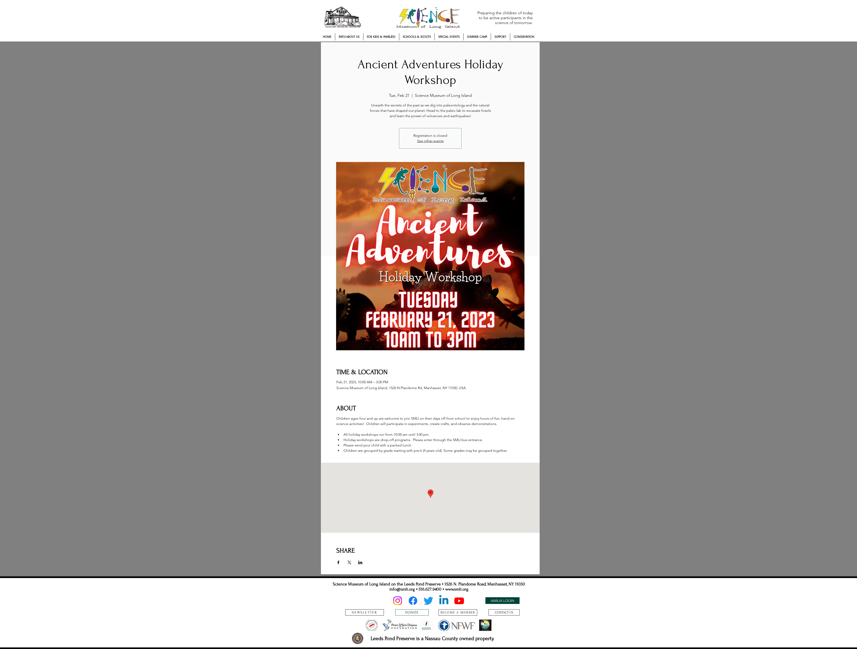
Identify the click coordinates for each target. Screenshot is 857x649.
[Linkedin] (443, 600)
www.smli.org (456, 589)
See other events (430, 141)
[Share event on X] (349, 562)
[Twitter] (428, 600)
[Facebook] (413, 600)
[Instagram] (397, 600)
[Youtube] (459, 600)
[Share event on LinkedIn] (360, 562)
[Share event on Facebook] (338, 562)
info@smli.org (402, 589)
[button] (349, 36)
